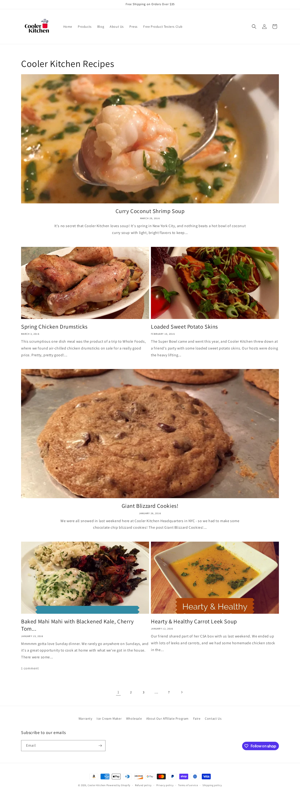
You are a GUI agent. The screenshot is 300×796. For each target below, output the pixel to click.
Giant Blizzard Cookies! (150, 505)
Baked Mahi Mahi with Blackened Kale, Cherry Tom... (77, 625)
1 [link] (118, 692)
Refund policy (143, 785)
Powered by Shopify (118, 785)
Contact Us (213, 718)
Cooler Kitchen (97, 785)
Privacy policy (165, 785)
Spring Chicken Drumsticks (54, 326)
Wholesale (134, 718)
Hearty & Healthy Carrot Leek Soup (194, 621)
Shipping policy (212, 785)
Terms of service (188, 785)
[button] (254, 26)
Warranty (85, 718)
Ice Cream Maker (109, 718)
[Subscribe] (100, 745)
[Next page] (181, 692)
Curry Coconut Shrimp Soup (150, 211)
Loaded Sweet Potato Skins (185, 326)
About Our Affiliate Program (167, 718)
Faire (197, 718)
